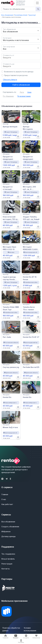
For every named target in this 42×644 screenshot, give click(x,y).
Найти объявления (21, 85)
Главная (4, 494)
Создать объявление (10, 526)
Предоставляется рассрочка (16, 75)
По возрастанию (24, 96)
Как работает (7, 504)
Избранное (5, 531)
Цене (29, 92)
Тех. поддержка (8, 554)
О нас (3, 499)
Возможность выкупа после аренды (18, 72)
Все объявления (7, 15)
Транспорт (32, 15)
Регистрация (6, 564)
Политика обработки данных (11, 629)
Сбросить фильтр (10, 80)
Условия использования (30, 629)
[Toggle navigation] (37, 3)
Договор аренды (8, 536)
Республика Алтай (20, 15)
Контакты (5, 569)
